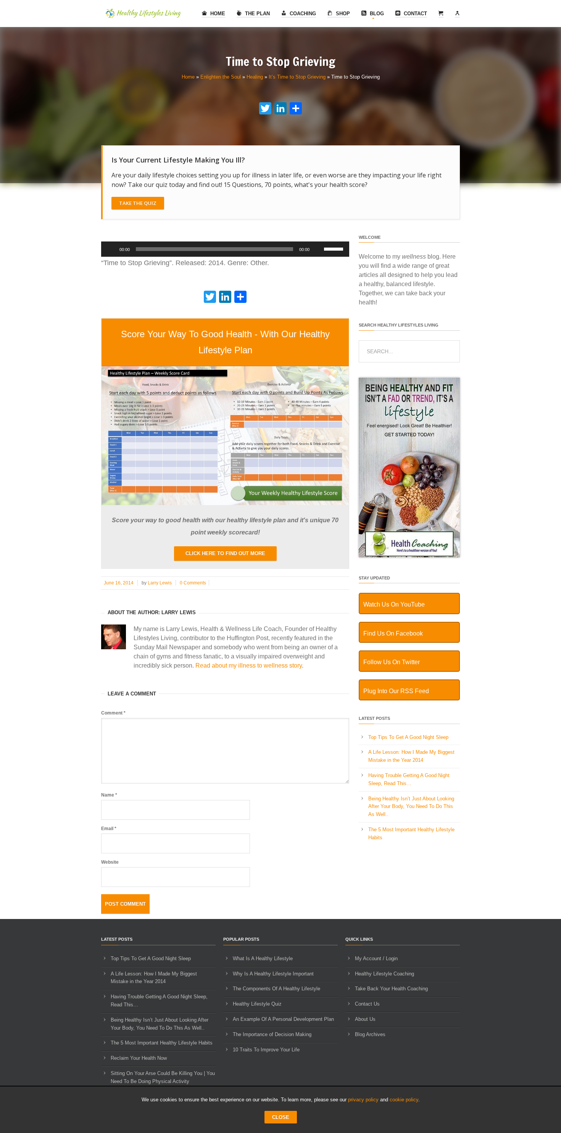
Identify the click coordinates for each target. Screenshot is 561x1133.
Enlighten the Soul (220, 77)
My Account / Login (376, 958)
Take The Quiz (137, 203)
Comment (113, 713)
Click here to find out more (225, 553)
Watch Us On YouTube (394, 604)
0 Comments (193, 583)
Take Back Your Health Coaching (391, 988)
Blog (376, 13)
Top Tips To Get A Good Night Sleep (408, 737)
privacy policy (363, 1099)
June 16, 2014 (119, 583)
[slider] (334, 248)
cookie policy (404, 1099)
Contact (414, 13)
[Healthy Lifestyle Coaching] (409, 555)
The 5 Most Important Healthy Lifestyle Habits (162, 1043)
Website (110, 862)
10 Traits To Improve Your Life (266, 1050)
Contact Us (367, 1004)
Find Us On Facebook (393, 633)
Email (108, 828)
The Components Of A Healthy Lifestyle (276, 988)
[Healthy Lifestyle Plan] (225, 503)
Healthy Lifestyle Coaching (384, 974)
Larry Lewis (160, 583)
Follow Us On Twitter (391, 662)
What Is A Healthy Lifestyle (263, 958)
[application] (225, 249)
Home (217, 13)
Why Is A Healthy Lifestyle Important (273, 974)
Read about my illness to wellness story (248, 665)
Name (109, 795)
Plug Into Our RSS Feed (396, 691)
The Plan (256, 13)
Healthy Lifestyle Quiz (257, 1004)
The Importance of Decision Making (272, 1034)
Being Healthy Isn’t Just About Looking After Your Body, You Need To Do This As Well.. (411, 807)
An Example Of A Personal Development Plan (283, 1019)
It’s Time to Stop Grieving (297, 77)
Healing (255, 77)
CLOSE (280, 1117)
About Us (365, 1019)
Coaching (302, 13)
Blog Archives (370, 1034)
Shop (342, 13)
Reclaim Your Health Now (139, 1058)
